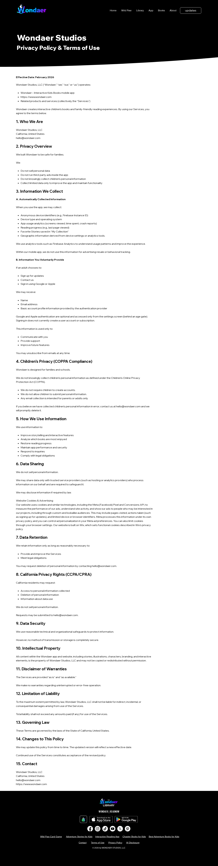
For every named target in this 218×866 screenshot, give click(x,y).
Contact (82, 842)
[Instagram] (97, 828)
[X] (120, 828)
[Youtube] (112, 828)
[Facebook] (90, 828)
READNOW (114, 811)
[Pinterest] (127, 828)
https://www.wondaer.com (36, 96)
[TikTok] (105, 828)
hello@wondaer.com (28, 138)
